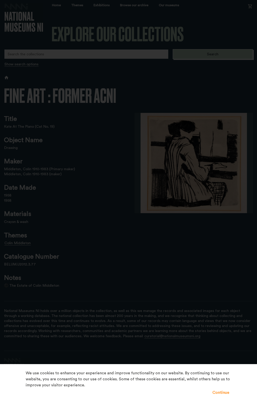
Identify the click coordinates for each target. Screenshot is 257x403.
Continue (220, 393)
